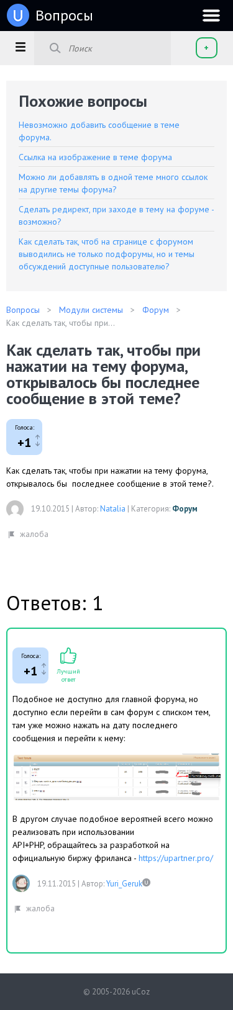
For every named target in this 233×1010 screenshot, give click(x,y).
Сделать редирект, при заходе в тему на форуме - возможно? (116, 215)
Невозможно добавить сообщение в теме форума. (99, 131)
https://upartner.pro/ (176, 857)
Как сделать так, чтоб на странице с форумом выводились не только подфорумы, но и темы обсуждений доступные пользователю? (106, 254)
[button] (20, 46)
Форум (185, 508)
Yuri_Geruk (124, 883)
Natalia (113, 508)
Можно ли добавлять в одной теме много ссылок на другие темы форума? (113, 183)
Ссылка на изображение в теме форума (95, 157)
